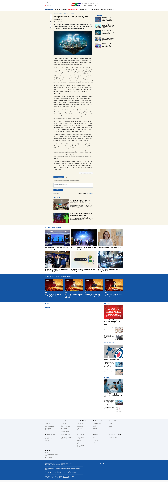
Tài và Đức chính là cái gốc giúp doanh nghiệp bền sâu (114, 295)
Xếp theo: (80, 193)
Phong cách (47, 437)
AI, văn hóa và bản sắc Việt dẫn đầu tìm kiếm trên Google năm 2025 (83, 270)
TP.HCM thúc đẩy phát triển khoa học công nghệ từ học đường (56, 248)
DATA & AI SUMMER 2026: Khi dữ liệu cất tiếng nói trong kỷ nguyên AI (83, 248)
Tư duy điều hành (80, 423)
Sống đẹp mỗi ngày (81, 437)
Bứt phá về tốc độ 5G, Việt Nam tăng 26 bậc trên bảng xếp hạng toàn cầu (108, 32)
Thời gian (84, 193)
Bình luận (46, 425)
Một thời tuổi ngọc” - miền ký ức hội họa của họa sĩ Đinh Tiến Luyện (109, 409)
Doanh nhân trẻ (64, 429)
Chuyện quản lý (80, 428)
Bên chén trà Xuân (48, 457)
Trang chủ (55, 13)
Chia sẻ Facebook (59, 177)
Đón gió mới (47, 452)
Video (53, 276)
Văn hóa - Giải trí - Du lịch (115, 434)
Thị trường (95, 426)
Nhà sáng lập (63, 423)
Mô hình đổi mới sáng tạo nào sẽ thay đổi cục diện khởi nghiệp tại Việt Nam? (57, 270)
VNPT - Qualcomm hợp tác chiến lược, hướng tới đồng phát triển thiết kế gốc (108, 45)
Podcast (57, 276)
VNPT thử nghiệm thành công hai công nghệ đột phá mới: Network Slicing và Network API (108, 38)
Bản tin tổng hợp (48, 429)
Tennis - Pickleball (80, 445)
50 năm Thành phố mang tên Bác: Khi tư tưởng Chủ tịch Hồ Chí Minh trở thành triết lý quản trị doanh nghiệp (113, 322)
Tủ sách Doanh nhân (49, 438)
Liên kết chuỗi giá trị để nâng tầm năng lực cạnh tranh (109, 336)
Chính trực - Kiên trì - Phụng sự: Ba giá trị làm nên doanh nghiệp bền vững (74, 296)
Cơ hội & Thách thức (97, 423)
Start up (94, 425)
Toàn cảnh (57, 9)
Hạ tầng (110, 426)
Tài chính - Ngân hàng (94, 9)
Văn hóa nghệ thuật (113, 437)
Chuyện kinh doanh (82, 9)
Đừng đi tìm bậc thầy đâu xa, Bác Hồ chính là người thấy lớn (93, 295)
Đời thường (107, 377)
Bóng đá (78, 442)
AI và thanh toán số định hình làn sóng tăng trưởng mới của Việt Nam (109, 270)
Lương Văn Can (48, 442)
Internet (77, 180)
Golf (77, 443)
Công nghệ (72, 180)
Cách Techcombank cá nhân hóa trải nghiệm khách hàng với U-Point (110, 248)
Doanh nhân (64, 9)
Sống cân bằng (80, 434)
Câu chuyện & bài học (65, 431)
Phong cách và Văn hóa (106, 9)
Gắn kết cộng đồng (64, 438)
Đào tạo (78, 429)
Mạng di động (66, 180)
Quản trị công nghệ (72, 13)
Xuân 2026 (47, 450)
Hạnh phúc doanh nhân (65, 425)
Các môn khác (79, 446)
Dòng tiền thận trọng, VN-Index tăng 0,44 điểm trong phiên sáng (81, 214)
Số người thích (90, 193)
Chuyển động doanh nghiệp (66, 437)
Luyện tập (79, 440)
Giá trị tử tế (47, 440)
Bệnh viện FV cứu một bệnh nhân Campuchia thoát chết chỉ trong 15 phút (113, 395)
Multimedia (48, 276)
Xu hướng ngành (48, 428)
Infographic (69, 276)
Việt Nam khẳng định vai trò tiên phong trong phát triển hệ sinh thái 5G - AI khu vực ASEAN (108, 25)
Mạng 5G (60, 180)
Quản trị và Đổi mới (72, 9)
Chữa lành (79, 438)
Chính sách (111, 423)
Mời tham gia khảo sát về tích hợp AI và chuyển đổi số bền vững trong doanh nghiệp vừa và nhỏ (109, 364)
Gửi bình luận (58, 189)
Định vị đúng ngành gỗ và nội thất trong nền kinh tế (109, 328)
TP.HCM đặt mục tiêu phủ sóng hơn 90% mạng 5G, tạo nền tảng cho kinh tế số (108, 19)
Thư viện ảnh (63, 276)
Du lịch (110, 438)
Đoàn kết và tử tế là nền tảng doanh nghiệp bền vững (53, 295)
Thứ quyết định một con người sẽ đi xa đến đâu (108, 370)
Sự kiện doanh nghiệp (66, 434)
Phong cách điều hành (65, 426)
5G (56, 180)
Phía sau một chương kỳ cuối (111, 359)
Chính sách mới (48, 423)
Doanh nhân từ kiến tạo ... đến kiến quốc (51, 455)
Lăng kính (95, 428)
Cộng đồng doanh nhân (49, 426)
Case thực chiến (80, 426)
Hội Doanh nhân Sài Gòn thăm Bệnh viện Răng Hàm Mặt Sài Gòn (80, 201)
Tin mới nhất (49, 5)
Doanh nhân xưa (64, 428)
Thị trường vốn (112, 425)
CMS (113, 480)
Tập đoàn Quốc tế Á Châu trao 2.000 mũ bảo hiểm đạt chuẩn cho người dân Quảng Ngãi (109, 402)
